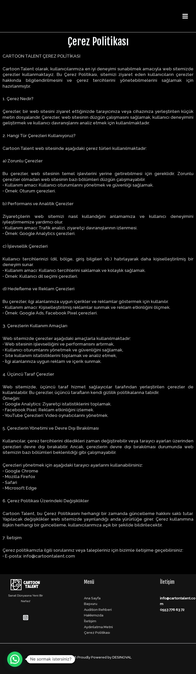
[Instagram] (26, 617)
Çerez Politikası (97, 632)
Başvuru (90, 604)
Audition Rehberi (98, 609)
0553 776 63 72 (172, 609)
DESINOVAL (122, 657)
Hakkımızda (93, 615)
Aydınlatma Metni (98, 627)
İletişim (90, 621)
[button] (14, 659)
